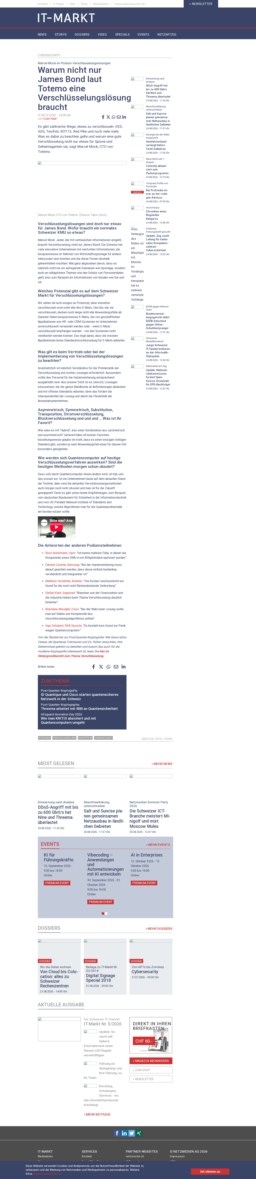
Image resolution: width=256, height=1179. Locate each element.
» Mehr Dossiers (158, 928)
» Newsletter (201, 4)
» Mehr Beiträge (97, 1114)
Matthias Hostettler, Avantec (63, 581)
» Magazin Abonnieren (151, 1061)
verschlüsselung (64, 737)
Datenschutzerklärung (47, 1173)
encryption (85, 737)
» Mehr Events (158, 845)
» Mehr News (162, 764)
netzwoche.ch (135, 1156)
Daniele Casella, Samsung (62, 565)
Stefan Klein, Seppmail (60, 593)
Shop (84, 3)
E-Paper (59, 3)
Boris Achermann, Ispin (60, 553)
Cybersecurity (49, 55)
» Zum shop (141, 1070)
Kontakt (43, 3)
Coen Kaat (50, 118)
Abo (72, 3)
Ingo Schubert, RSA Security (63, 625)
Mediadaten (101, 3)
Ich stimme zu (210, 1171)
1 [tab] (103, 913)
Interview (45, 737)
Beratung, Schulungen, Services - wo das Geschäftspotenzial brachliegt (101, 1095)
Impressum (177, 1156)
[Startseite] (66, 18)
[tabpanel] (61, 869)
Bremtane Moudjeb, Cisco (62, 609)
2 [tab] (106, 913)
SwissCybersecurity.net (130, 3)
